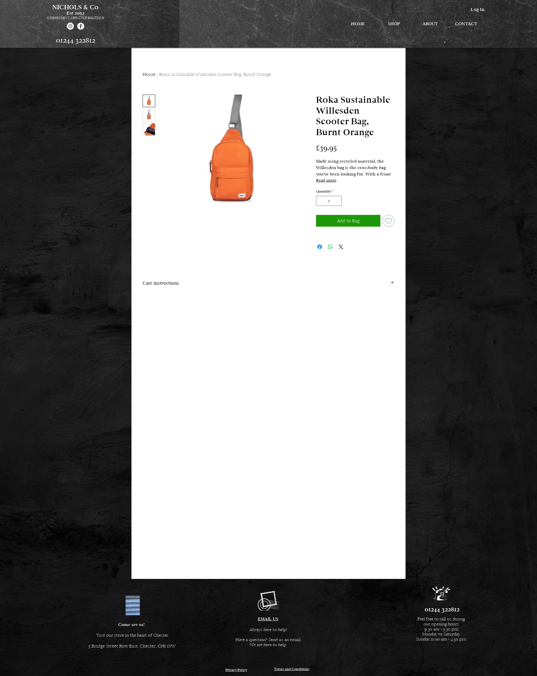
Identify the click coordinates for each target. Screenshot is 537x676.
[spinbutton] (329, 201)
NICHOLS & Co (75, 7)
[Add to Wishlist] (388, 221)
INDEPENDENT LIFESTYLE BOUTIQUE (75, 18)
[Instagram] (70, 26)
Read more (326, 180)
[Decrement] (320, 201)
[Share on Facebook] (319, 246)
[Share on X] (341, 246)
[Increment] (338, 201)
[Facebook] (80, 26)
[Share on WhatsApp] (330, 246)
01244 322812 (75, 40)
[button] (394, 24)
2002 (79, 13)
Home (149, 74)
